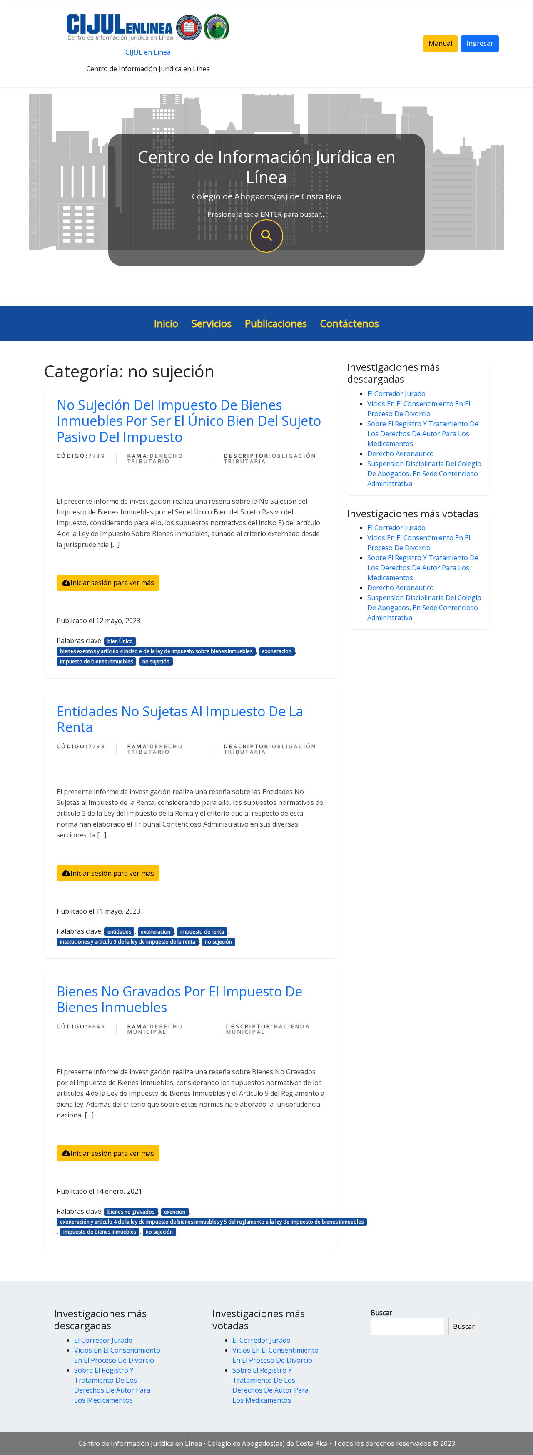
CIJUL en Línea (148, 52)
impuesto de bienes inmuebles (96, 661)
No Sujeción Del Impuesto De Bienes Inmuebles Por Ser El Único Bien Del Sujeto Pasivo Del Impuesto (189, 421)
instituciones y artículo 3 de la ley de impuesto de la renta (127, 941)
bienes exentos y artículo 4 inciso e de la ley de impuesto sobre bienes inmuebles (156, 651)
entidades (119, 931)
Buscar (381, 1312)
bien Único (120, 641)
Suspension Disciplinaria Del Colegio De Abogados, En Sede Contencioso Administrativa (424, 473)
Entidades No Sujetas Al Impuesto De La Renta (180, 719)
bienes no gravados (130, 1211)
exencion (174, 1211)
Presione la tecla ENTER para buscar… (266, 214)
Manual (440, 43)
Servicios (212, 323)
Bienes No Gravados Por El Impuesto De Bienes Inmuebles (179, 999)
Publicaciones (276, 323)
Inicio (166, 323)
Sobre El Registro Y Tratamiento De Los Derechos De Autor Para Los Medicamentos (422, 433)
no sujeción (155, 661)
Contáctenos (349, 323)
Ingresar (479, 43)
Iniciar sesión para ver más (112, 582)
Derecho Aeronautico (400, 453)
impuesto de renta (202, 931)
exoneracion (276, 651)
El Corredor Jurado (396, 393)
